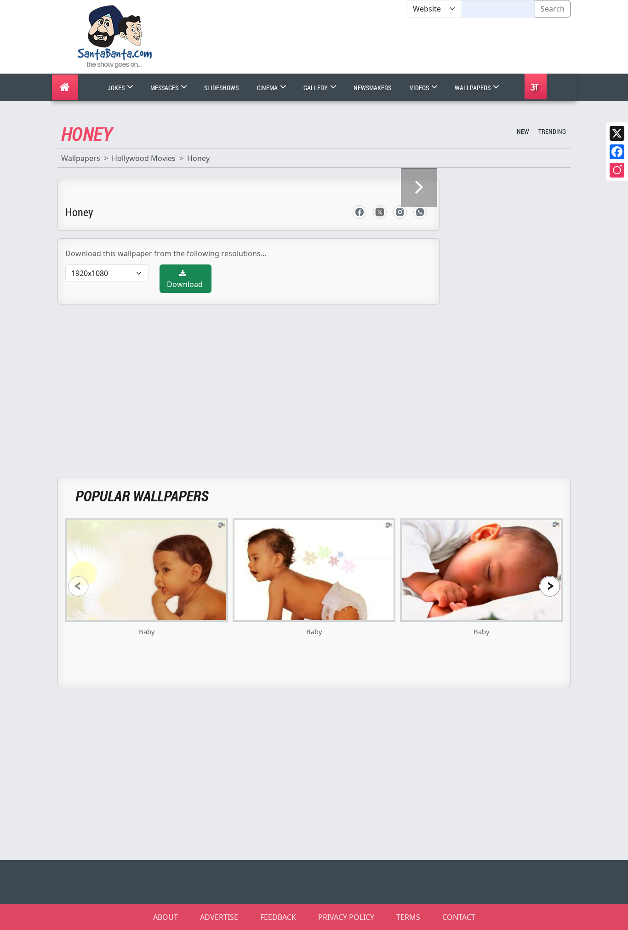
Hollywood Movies (144, 158)
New (523, 131)
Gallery (316, 87)
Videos (420, 87)
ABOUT (165, 917)
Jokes (117, 87)
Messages (165, 87)
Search (553, 9)
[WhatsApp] (420, 212)
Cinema (268, 87)
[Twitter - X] (380, 212)
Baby (146, 631)
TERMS (408, 917)
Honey (198, 158)
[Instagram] (617, 170)
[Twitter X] (617, 133)
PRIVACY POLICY (346, 917)
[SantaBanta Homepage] (115, 36)
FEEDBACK (278, 917)
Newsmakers (372, 87)
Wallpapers (473, 87)
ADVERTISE (219, 917)
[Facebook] (617, 152)
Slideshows (221, 87)
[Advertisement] (407, 45)
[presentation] (78, 586)
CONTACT (458, 917)
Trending (552, 131)
